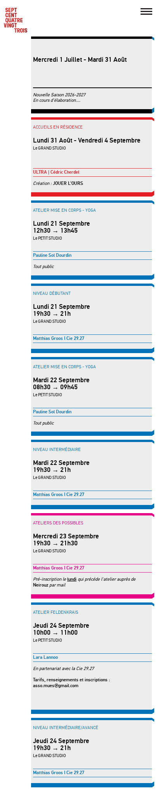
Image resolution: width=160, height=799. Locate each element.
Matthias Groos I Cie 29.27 (58, 338)
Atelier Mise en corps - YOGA (64, 210)
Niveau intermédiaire (57, 449)
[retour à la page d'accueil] (15, 20)
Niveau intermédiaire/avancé (65, 727)
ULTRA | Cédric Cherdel (56, 172)
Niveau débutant (52, 293)
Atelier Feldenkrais (55, 612)
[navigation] (146, 11)
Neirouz (40, 585)
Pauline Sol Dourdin (52, 255)
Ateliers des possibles (58, 523)
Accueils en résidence (58, 127)
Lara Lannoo (45, 657)
